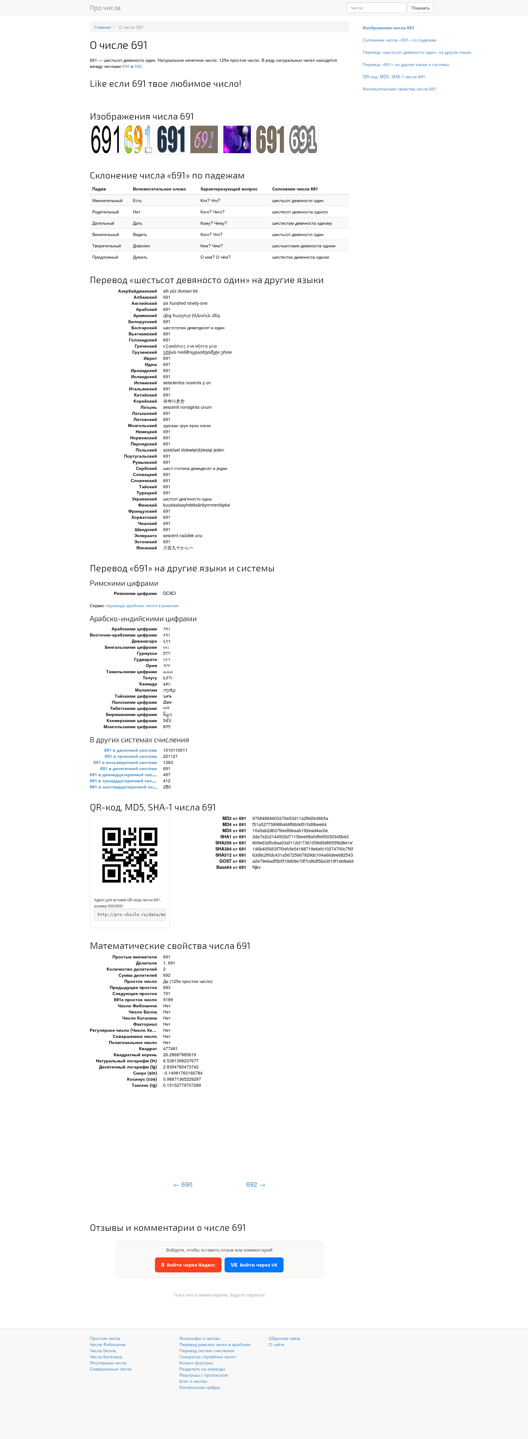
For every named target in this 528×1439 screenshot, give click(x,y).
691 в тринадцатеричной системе (126, 780)
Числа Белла (103, 1350)
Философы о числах (199, 1338)
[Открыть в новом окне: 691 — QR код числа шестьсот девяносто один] (129, 855)
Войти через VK (254, 1264)
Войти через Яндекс (188, 1264)
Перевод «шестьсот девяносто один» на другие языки (417, 52)
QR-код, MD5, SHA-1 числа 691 (394, 76)
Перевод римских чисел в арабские (215, 1344)
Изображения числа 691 (388, 27)
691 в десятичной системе (128, 768)
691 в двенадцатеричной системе (126, 774)
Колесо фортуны (196, 1363)
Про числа (105, 7)
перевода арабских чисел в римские (142, 605)
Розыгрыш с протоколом (203, 1375)
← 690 (183, 1184)
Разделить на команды (202, 1369)
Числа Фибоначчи (108, 1344)
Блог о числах (193, 1381)
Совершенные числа (110, 1369)
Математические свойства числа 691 (400, 89)
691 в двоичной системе (130, 750)
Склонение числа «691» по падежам (399, 40)
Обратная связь (284, 1338)
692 (138, 66)
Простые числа (105, 1338)
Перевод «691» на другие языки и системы (406, 64)
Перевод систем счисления (206, 1350)
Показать (421, 8)
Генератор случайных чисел (207, 1356)
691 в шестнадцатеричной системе (127, 787)
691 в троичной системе (131, 756)
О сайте (276, 1344)
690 (126, 66)
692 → (256, 1184)
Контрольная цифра (199, 1387)
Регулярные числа (108, 1363)
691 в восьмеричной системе (125, 762)
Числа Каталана (106, 1356)
